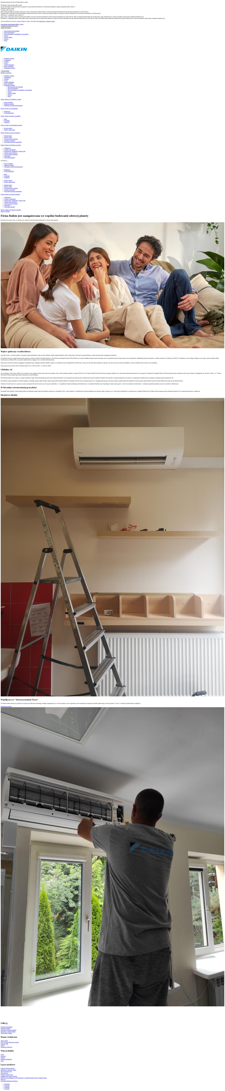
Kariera (6, 39)
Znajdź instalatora (9, 65)
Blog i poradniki (8, 66)
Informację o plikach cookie (47, 21)
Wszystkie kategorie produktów (13, 191)
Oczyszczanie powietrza (11, 203)
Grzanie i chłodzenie (10, 199)
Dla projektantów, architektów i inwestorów (16, 34)
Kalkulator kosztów (9, 68)
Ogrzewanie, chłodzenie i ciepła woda (14, 200)
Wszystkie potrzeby (9, 207)
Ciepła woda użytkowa (10, 202)
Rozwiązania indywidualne (11, 31)
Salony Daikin (8, 37)
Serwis (6, 36)
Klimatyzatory (8, 185)
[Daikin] (14, 55)
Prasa (5, 40)
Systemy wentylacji (9, 190)
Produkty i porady (9, 58)
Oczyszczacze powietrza (11, 188)
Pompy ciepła (8, 186)
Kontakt (6, 61)
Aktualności (7, 60)
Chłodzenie (7, 197)
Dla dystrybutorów (9, 32)
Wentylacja (7, 205)
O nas (5, 63)
